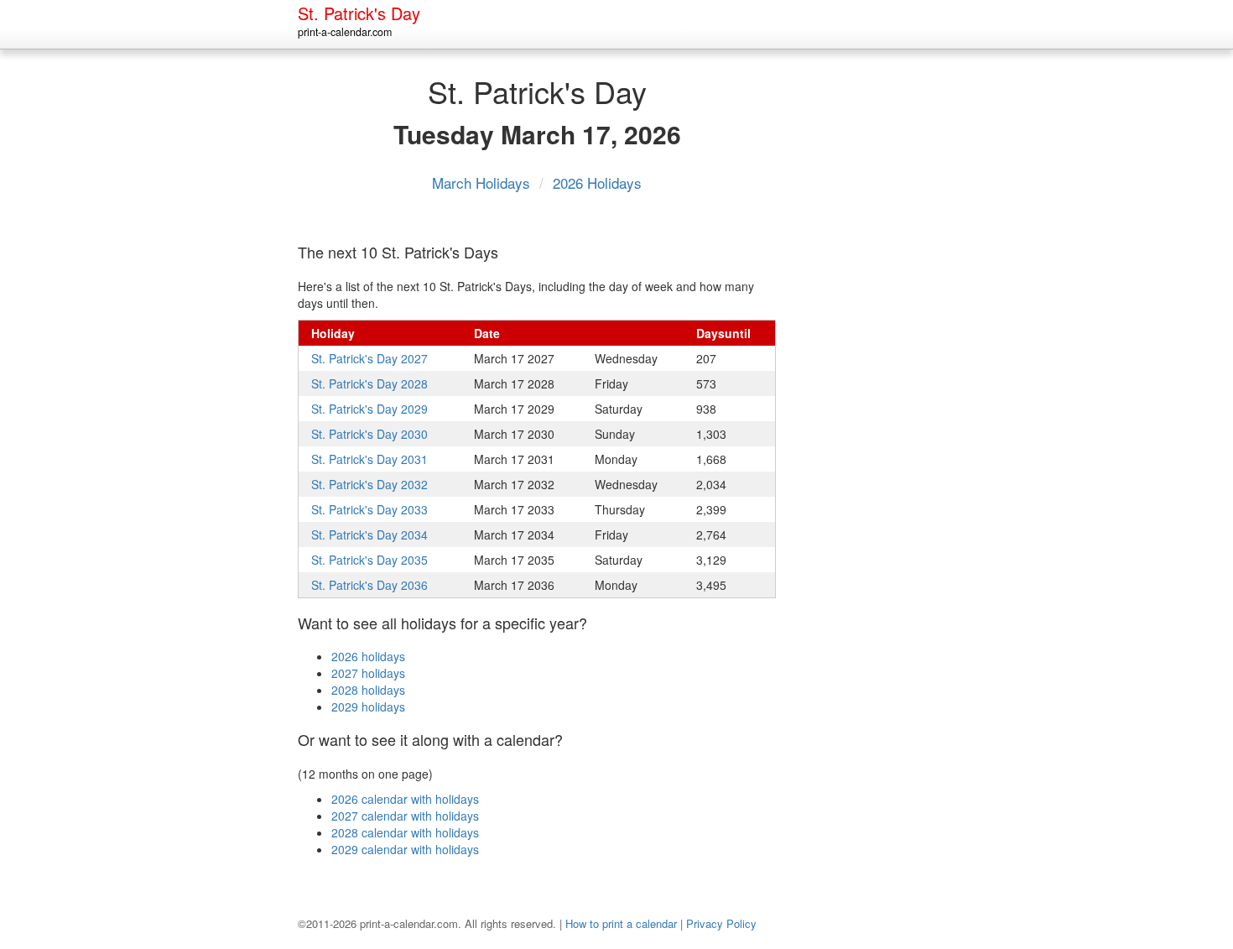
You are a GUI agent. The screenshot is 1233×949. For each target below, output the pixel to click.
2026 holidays (368, 656)
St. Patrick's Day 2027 (369, 358)
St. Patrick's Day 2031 (369, 459)
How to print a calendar (621, 923)
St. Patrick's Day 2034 (369, 534)
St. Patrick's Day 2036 (369, 584)
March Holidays (483, 182)
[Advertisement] (868, 318)
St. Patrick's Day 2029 (369, 408)
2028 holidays (368, 689)
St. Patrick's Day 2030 (369, 433)
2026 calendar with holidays (405, 798)
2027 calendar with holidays (405, 815)
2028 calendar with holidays (405, 832)
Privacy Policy (721, 923)
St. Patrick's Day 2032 (369, 484)
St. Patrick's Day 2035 (369, 559)
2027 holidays (368, 673)
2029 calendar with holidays (405, 849)
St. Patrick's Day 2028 (369, 383)
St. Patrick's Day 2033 (369, 509)
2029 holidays (368, 706)
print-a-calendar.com (345, 31)
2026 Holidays (597, 182)
